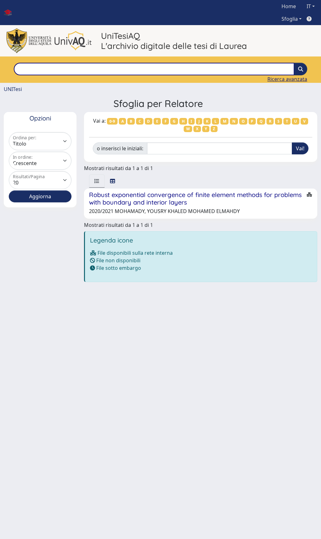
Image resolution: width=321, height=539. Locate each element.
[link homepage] (10, 12)
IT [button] (309, 6)
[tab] (97, 181)
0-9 (112, 121)
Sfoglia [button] (290, 18)
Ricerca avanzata (287, 79)
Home (289, 6)
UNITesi (13, 89)
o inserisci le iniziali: (120, 148)
